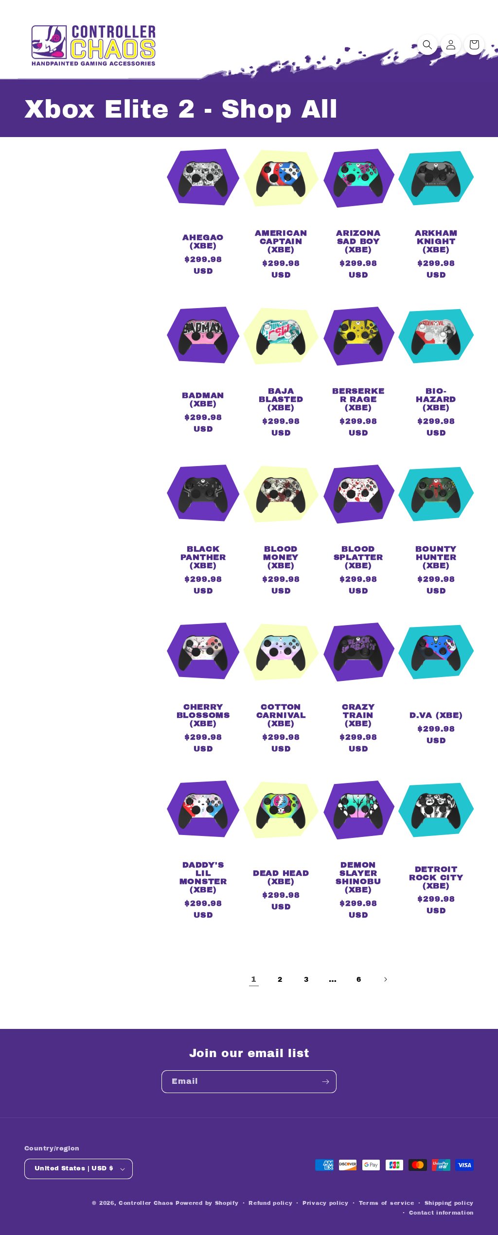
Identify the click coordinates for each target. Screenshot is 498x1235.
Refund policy (270, 1203)
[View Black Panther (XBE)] (203, 543)
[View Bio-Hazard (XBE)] (436, 385)
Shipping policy (449, 1203)
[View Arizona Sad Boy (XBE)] (358, 227)
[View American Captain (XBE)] (281, 227)
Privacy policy (325, 1203)
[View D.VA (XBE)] (436, 701)
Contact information (441, 1213)
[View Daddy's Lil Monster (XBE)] (203, 863)
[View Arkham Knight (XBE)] (436, 227)
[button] (427, 45)
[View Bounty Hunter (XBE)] (436, 543)
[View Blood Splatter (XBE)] (358, 543)
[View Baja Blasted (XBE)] (281, 385)
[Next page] (385, 979)
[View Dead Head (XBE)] (281, 863)
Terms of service (386, 1203)
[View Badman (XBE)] (203, 385)
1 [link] (254, 979)
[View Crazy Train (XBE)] (358, 701)
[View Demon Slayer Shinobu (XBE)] (358, 863)
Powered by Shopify (207, 1203)
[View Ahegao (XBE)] (203, 227)
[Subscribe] (325, 1081)
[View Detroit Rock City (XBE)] (436, 863)
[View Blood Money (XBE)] (281, 543)
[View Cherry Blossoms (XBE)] (203, 701)
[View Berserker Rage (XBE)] (358, 385)
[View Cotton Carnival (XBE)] (281, 701)
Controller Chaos (146, 1203)
